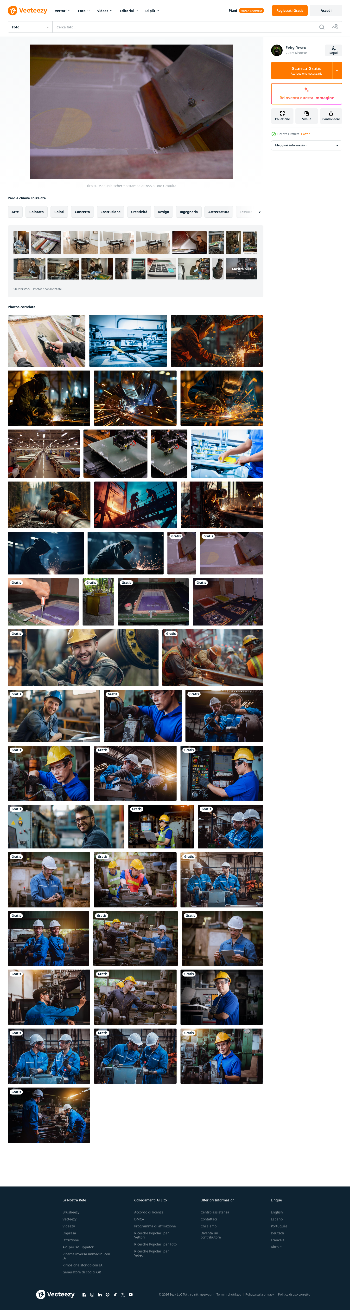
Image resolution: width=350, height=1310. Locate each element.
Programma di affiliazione (155, 1226)
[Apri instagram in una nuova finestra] (92, 1294)
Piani (233, 10)
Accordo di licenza (149, 1212)
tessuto (246, 211)
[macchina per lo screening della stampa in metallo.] (128, 341)
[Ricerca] (322, 27)
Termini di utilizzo (228, 1294)
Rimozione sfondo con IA (82, 1265)
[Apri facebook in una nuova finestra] (84, 1294)
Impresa (69, 1233)
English (277, 1212)
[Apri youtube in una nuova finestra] (131, 1294)
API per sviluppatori (79, 1247)
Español (277, 1219)
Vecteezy (69, 1219)
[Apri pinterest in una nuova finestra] (107, 1294)
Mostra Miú (241, 269)
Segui (334, 53)
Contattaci (209, 1219)
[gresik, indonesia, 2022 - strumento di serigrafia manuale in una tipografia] (153, 602)
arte (15, 211)
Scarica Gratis (307, 70)
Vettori (60, 10)
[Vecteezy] (27, 10)
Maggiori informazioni (291, 145)
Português (279, 1226)
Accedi (326, 10)
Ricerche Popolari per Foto (155, 1244)
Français (277, 1240)
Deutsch (277, 1233)
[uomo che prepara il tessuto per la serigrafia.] (227, 454)
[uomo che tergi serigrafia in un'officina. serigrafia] (46, 341)
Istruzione (71, 1240)
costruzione (111, 211)
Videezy (69, 1226)
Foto (82, 10)
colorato (36, 211)
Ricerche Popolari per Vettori (151, 1235)
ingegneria (189, 211)
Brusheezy (71, 1212)
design (163, 211)
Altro (275, 1247)
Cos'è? (305, 134)
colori (59, 211)
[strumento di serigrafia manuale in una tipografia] (43, 602)
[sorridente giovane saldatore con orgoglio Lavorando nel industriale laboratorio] (54, 716)
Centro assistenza (215, 1212)
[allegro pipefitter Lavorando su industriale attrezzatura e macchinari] (83, 657)
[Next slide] (255, 212)
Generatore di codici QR (82, 1272)
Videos (102, 10)
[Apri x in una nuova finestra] (123, 1294)
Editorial (127, 10)
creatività (139, 211)
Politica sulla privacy (259, 1294)
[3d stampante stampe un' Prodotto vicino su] (115, 454)
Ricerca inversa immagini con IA (86, 1256)
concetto (82, 211)
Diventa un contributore (211, 1235)
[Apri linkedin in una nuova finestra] (100, 1294)
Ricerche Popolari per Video (151, 1253)
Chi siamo (208, 1226)
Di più (150, 10)
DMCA (139, 1219)
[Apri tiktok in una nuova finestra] (115, 1294)
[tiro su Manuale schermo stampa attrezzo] (181, 553)
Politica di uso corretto (294, 1294)
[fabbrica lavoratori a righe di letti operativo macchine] (44, 454)
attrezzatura (218, 211)
